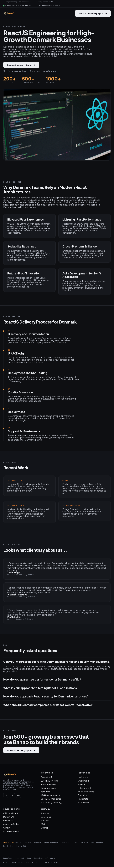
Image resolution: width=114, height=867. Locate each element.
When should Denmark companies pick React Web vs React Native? (48, 704)
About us (45, 813)
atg (18, 795)
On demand (83, 781)
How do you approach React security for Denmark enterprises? (46, 696)
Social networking (86, 791)
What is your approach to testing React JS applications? (40, 687)
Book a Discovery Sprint (93, 13)
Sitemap (45, 828)
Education (82, 795)
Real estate (83, 799)
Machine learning (48, 784)
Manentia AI (8, 817)
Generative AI (47, 777)
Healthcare (83, 777)
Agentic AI (45, 791)
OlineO (6, 828)
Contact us (46, 817)
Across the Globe (11, 824)
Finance (81, 784)
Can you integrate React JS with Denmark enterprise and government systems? (57, 661)
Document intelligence (51, 799)
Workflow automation (50, 795)
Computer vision (48, 788)
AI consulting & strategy (51, 802)
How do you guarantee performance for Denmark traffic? (42, 679)
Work (43, 824)
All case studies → (11, 831)
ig (12, 795)
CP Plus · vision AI (10, 813)
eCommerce (83, 802)
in (6, 795)
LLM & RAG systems (49, 781)
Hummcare (8, 820)
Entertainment (84, 788)
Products (45, 820)
